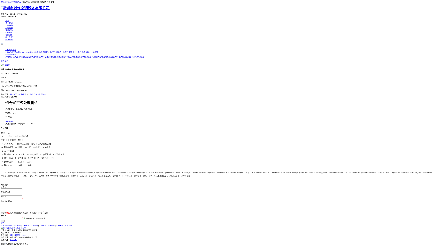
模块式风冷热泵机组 (90, 52)
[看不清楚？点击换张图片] (34, 218)
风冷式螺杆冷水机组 (47, 52)
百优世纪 (13, 240)
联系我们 (19, 2)
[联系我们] (5, 65)
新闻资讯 (9, 30)
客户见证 (9, 37)
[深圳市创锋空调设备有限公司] (25, 8)
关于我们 (9, 23)
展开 (3, 223)
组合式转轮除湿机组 (136, 57)
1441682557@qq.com (18, 235)
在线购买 (9, 121)
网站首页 (13, 94)
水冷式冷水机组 (75, 52)
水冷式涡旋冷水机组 (30, 52)
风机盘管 (9, 57)
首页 (7, 21)
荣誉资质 (9, 32)
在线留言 (4, 2)
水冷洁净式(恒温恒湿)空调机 (52, 57)
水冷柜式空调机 (121, 57)
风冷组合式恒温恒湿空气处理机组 (77, 57)
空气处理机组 (18, 57)
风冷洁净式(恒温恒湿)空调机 (103, 57)
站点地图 (12, 2)
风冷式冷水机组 (61, 52)
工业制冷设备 (10, 50)
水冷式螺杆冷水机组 (13, 52)
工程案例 (9, 28)
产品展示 (22, 94)
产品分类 (9, 47)
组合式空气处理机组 (32, 57)
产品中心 (9, 25)
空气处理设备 (10, 54)
